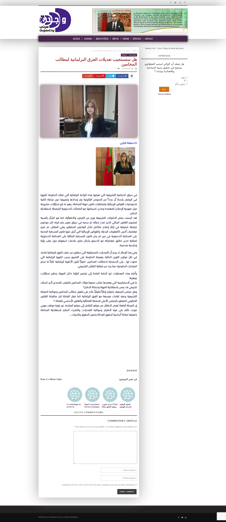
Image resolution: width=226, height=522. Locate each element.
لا (184, 80)
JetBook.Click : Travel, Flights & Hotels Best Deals (164, 48)
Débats (135, 50)
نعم (183, 77)
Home (128, 50)
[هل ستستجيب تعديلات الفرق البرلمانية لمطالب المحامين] (89, 111)
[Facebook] (170, 2)
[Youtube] (180, 2)
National (132, 55)
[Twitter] (175, 2)
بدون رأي (180, 83)
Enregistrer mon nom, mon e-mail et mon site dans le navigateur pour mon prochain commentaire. (98, 485)
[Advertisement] (89, 348)
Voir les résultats (164, 94)
